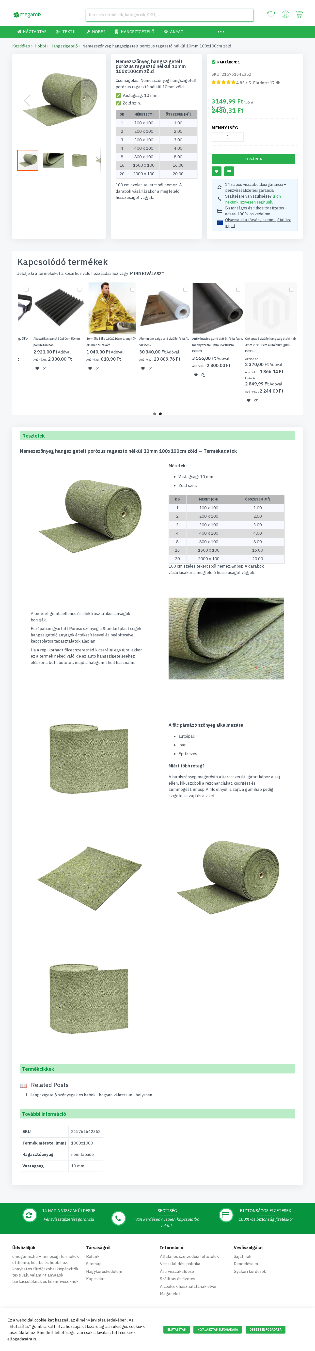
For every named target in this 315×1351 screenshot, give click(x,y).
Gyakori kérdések (250, 1271)
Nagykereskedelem (104, 1271)
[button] (27, 101)
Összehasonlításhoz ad (229, 171)
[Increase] (239, 137)
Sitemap (94, 1263)
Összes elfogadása (266, 1329)
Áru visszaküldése (177, 1271)
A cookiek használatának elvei (188, 1286)
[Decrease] (216, 137)
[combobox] (169, 15)
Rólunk (92, 1256)
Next (304, 346)
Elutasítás (176, 1329)
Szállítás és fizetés (177, 1278)
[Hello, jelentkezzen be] (285, 15)
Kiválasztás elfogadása (217, 1329)
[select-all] (147, 274)
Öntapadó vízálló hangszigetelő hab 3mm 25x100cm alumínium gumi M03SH (270, 345)
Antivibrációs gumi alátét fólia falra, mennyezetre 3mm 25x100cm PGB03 (217, 345)
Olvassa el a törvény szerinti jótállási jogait (258, 222)
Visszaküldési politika (180, 1263)
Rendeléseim (246, 1263)
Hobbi (40, 46)
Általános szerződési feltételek (189, 1256)
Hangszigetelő (64, 46)
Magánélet (170, 1293)
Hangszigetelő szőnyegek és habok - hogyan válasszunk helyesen (91, 1095)
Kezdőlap (21, 46)
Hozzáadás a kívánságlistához (216, 171)
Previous (11, 346)
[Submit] (247, 15)
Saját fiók (242, 1256)
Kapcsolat (95, 1278)
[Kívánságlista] (271, 14)
